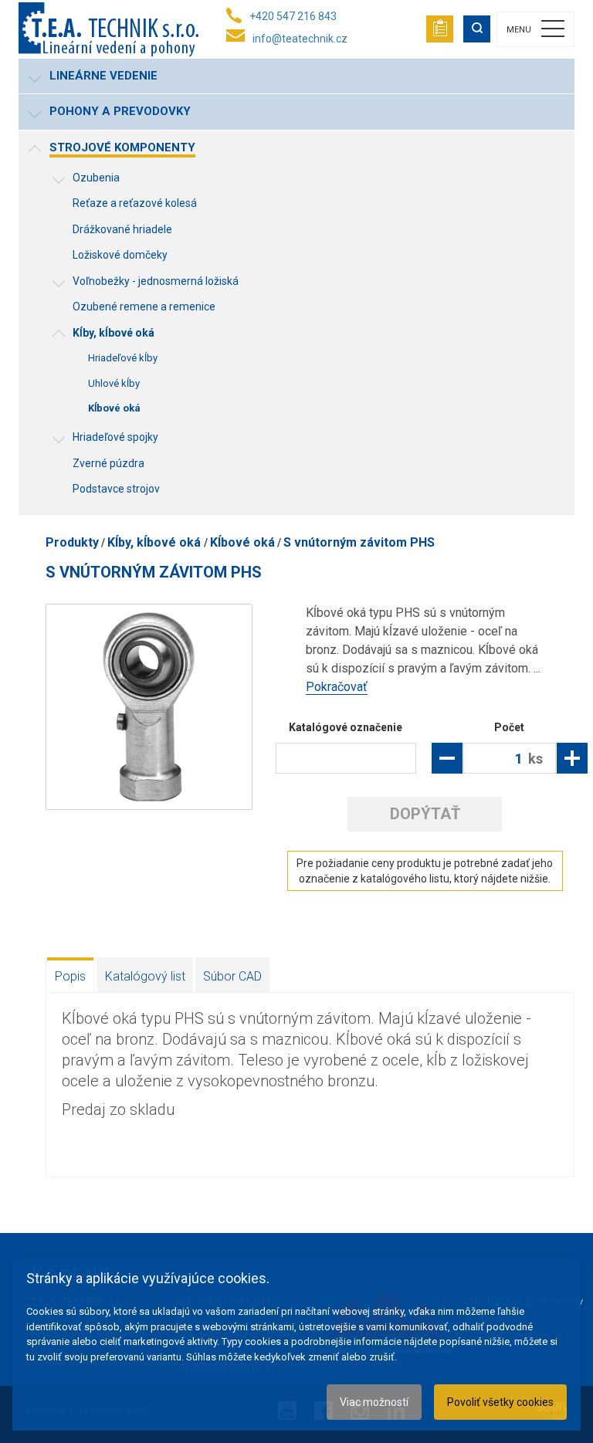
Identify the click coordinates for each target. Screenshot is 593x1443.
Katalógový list (145, 976)
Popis (70, 976)
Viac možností (374, 1402)
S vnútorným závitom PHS (359, 542)
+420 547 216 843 (293, 16)
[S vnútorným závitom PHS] (149, 707)
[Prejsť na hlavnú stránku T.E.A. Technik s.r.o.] (108, 29)
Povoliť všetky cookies (500, 1402)
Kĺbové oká (242, 542)
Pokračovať (337, 686)
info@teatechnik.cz (299, 38)
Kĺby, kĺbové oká (155, 542)
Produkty (72, 542)
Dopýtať (425, 813)
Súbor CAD (232, 976)
